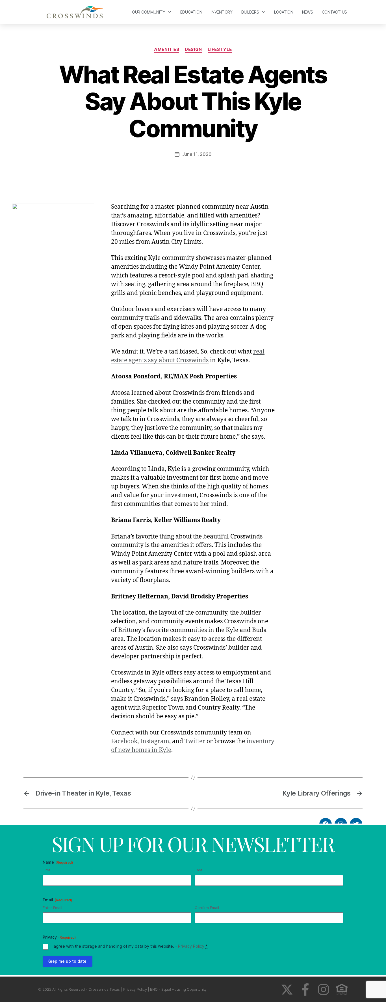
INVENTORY (222, 12)
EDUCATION (191, 12)
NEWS (307, 12)
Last (198, 870)
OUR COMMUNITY (148, 12)
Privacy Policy (191, 946)
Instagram (154, 741)
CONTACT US (334, 12)
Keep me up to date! (67, 961)
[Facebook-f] (305, 989)
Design (193, 49)
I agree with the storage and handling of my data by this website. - (129, 946)
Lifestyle (220, 49)
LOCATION (283, 12)
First (46, 870)
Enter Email (52, 907)
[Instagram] (323, 989)
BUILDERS (250, 12)
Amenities (166, 49)
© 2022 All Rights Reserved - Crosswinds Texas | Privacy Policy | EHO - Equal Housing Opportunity (122, 989)
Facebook (124, 741)
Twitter (195, 741)
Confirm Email (207, 907)
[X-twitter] (287, 989)
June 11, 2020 (197, 154)
